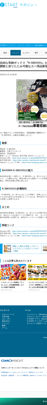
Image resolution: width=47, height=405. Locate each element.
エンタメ (26, 53)
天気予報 (5, 317)
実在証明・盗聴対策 (7, 375)
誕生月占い (6, 321)
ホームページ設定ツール (36, 323)
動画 (4, 326)
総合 (5, 53)
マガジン (29, 45)
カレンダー (6, 319)
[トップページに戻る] (9, 5)
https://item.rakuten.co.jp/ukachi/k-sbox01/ (29, 160)
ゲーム (4, 328)
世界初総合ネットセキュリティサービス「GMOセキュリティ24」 (22, 372)
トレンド (21, 45)
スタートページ (8, 314)
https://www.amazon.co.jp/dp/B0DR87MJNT (29, 158)
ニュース (5, 323)
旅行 (36, 53)
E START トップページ (8, 45)
